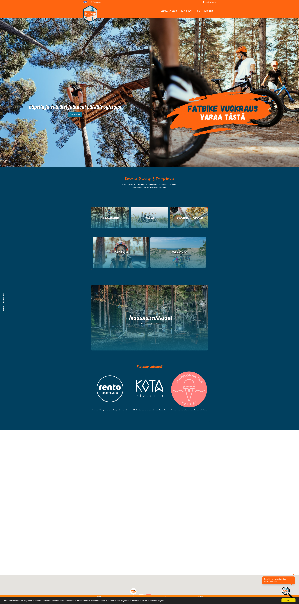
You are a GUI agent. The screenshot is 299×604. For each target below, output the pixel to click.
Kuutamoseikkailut (150, 317)
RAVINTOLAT (186, 11)
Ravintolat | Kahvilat (190, 218)
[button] (3, 302)
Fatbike (149, 218)
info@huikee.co (210, 2)
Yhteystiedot (179, 252)
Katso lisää (74, 114)
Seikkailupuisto (109, 218)
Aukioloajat (97, 2)
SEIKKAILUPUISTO (169, 11)
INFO (198, 11)
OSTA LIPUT (209, 11)
